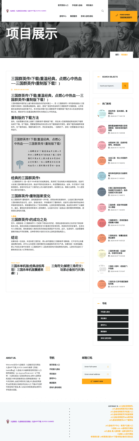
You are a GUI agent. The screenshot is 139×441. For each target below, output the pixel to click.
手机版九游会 (77, 5)
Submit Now (98, 381)
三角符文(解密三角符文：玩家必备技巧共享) (67, 268)
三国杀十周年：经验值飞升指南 (117, 267)
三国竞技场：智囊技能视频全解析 (117, 237)
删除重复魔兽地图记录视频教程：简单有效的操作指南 (117, 128)
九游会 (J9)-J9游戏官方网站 (122, 428)
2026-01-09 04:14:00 (21, 89)
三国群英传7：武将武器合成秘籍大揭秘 (118, 221)
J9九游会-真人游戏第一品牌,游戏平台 (118, 431)
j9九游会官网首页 (125, 406)
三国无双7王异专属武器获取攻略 (118, 283)
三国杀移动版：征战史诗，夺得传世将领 (117, 252)
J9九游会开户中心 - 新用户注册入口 (119, 426)
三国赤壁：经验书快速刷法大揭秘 (117, 206)
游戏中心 (63, 16)
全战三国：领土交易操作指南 (117, 159)
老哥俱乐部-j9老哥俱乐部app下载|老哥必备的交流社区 (112, 437)
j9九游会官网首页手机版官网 (121, 414)
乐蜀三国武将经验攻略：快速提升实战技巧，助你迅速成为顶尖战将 (117, 190)
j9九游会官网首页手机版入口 (121, 412)
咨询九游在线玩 (87, 16)
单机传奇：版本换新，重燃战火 (117, 112)
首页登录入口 (63, 5)
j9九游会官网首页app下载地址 (121, 420)
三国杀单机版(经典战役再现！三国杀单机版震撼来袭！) (27, 269)
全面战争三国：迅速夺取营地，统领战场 (117, 144)
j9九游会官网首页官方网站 (122, 409)
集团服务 (73, 16)
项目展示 (89, 5)
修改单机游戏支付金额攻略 (117, 174)
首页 (117, 55)
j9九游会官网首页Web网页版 (121, 417)
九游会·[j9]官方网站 (125, 434)
